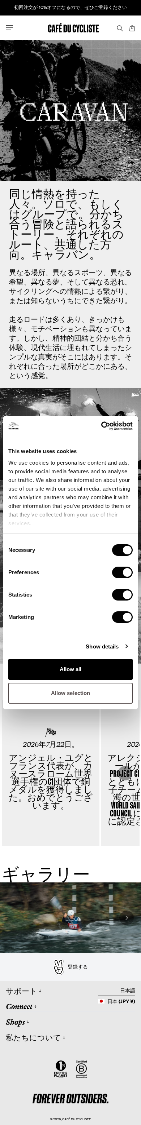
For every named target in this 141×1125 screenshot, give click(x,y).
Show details (102, 646)
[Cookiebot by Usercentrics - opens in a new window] (101, 426)
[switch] (122, 572)
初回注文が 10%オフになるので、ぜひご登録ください (70, 7)
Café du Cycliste (76, 1119)
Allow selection (70, 693)
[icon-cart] (132, 27)
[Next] (125, 773)
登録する (78, 967)
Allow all (71, 669)
